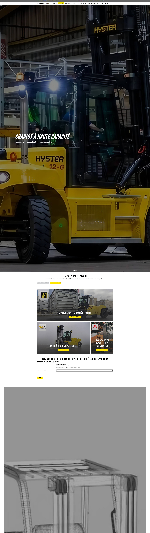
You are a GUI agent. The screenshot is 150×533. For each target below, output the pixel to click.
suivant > (40, 377)
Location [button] (67, 3)
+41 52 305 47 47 (100, 0)
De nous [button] (54, 3)
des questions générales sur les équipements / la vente (68, 367)
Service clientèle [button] (81, 3)
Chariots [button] (61, 3)
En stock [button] (74, 3)
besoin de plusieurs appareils (63, 366)
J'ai (37, 364)
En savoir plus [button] (75, 316)
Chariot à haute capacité (55, 282)
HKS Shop (39, 0)
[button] (73, 270)
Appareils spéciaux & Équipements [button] (95, 3)
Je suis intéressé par (41, 370)
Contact (106, 3)
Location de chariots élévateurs (50, 0)
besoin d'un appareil (61, 364)
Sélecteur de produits (44, 282)
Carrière (60, 0)
